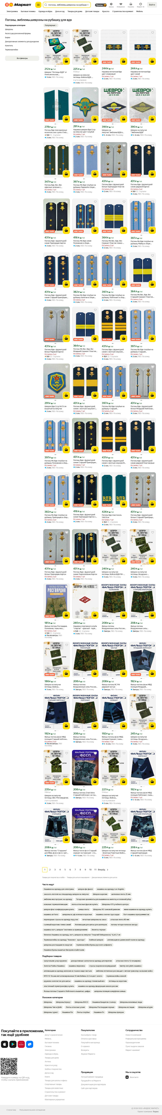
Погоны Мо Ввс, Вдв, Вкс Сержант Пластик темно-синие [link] (112, 242)
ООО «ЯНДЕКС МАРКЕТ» (148, 1108)
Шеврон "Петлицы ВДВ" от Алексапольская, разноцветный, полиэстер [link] (56, 73)
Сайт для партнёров (89, 1088)
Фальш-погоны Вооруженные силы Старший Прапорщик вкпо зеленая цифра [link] (141, 627)
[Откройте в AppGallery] (21, 1047)
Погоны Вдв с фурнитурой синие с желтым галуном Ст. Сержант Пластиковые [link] (85, 407)
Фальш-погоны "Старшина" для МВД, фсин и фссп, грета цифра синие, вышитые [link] (56, 852)
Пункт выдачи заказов (135, 1046)
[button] (50, 25)
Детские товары (51, 1096)
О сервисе (85, 1046)
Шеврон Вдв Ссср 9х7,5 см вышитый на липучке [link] (55, 407)
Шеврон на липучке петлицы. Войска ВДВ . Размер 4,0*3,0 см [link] (82, 76)
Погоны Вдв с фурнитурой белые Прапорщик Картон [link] (55, 573)
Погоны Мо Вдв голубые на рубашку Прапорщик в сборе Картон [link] (56, 516)
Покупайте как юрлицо (90, 1043)
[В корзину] (66, 61)
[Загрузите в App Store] (4, 1047)
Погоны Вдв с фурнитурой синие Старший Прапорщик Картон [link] (84, 461)
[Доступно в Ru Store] (29, 1047)
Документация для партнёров (93, 1084)
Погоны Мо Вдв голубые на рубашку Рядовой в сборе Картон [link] (84, 186)
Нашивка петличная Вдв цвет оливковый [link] (112, 73)
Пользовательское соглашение (32, 1110)
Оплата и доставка (88, 1039)
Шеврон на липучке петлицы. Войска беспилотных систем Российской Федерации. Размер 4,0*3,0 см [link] (54, 686)
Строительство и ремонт (55, 1092)
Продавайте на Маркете (91, 1081)
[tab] (12, 12)
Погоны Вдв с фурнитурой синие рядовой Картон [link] (141, 185)
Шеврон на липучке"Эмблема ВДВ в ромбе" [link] (112, 131)
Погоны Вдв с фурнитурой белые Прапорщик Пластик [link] (113, 185)
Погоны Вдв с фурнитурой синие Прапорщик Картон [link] (55, 242)
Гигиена (48, 1046)
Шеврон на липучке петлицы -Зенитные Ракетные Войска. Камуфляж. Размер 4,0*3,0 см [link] (114, 852)
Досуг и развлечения (53, 1035)
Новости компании (133, 1035)
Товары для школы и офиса (56, 1081)
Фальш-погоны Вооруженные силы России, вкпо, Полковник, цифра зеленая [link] (113, 627)
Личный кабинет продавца (92, 1077)
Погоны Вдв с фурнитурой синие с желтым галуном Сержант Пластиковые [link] (113, 350)
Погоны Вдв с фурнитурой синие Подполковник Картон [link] (85, 573)
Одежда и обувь (51, 1054)
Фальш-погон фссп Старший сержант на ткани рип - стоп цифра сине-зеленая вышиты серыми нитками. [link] (85, 852)
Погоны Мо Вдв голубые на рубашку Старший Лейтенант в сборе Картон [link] (113, 407)
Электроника (50, 1050)
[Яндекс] (156, 1112)
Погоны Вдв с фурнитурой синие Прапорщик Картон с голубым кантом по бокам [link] (84, 516)
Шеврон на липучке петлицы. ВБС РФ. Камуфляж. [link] (57, 797)
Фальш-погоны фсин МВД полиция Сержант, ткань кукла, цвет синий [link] (112, 738)
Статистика (11, 1110)
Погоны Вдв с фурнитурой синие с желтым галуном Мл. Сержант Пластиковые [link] (114, 462)
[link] (58, 889)
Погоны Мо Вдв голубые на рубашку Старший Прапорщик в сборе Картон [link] (142, 350)
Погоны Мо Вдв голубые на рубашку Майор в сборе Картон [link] (142, 242)
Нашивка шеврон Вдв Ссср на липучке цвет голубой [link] (84, 131)
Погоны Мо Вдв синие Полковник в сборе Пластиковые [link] (82, 242)
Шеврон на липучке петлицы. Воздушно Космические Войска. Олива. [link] (142, 738)
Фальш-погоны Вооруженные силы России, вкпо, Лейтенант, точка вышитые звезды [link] (84, 738)
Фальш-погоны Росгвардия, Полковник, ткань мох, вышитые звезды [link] (56, 627)
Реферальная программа (136, 1039)
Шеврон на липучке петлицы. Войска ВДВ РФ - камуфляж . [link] (113, 573)
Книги (47, 1077)
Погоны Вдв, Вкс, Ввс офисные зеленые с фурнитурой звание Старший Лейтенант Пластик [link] (56, 186)
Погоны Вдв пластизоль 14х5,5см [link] (112, 516)
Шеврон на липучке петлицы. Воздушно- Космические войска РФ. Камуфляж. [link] (141, 573)
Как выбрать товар (88, 1035)
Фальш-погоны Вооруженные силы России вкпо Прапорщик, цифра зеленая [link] (84, 686)
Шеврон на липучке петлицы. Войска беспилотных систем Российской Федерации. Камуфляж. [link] (112, 797)
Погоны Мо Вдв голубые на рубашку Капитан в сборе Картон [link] (84, 296)
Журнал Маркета (88, 1054)
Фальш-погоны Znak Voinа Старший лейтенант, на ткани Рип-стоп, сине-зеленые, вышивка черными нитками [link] (85, 794)
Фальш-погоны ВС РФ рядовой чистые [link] (111, 686)
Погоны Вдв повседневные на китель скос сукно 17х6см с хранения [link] (56, 131)
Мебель (48, 1039)
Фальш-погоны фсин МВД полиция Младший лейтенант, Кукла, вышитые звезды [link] (142, 686)
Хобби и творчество (53, 1069)
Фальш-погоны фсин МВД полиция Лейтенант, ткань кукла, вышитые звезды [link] (141, 794)
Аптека (48, 1062)
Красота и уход (51, 1065)
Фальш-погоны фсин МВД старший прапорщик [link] (141, 852)
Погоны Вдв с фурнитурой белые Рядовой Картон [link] (55, 350)
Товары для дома (52, 1058)
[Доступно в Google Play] (12, 1047)
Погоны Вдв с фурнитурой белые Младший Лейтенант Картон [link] (142, 407)
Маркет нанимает (133, 1050)
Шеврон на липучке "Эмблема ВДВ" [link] (139, 131)
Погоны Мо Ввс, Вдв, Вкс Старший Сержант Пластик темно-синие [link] (142, 296)
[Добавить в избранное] (66, 32)
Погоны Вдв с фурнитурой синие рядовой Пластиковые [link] (142, 462)
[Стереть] (88, 4)
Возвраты (85, 1050)
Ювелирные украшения (54, 1100)
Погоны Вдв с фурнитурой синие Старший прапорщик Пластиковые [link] (56, 296)
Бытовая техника (52, 1043)
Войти (152, 5)
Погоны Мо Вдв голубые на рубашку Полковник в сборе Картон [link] (56, 462)
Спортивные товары (53, 1084)
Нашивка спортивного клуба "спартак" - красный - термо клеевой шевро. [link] (85, 627)
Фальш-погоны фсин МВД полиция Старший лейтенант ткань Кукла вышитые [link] (56, 738)
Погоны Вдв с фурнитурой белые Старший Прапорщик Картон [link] (142, 516)
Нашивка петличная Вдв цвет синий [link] (140, 73)
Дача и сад (49, 1073)
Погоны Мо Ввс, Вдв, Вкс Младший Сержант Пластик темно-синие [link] (84, 350)
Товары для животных (54, 1088)
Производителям (133, 1043)
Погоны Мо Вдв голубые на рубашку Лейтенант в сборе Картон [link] (113, 296)
